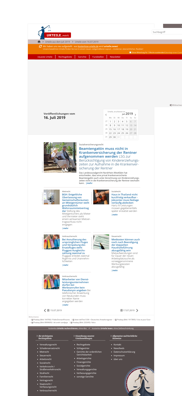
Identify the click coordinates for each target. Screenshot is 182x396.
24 (118, 133)
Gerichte (82, 56)
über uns (118, 359)
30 (114, 137)
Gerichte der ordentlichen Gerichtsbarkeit (89, 353)
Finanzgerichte (84, 362)
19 (127, 129)
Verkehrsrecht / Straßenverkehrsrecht (50, 368)
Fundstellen (98, 56)
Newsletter (115, 56)
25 (122, 133)
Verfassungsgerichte (86, 373)
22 (110, 133)
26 (127, 133)
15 (110, 129)
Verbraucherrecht (48, 390)
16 (114, 129)
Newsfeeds (119, 348)
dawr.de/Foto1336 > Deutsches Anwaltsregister (93, 319)
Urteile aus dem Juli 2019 (57, 41)
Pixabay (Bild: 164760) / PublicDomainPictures (52, 319)
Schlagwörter (83, 348)
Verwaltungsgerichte (87, 369)
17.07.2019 (129, 310)
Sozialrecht (45, 362)
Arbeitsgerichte (84, 358)
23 (114, 133)
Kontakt (117, 344)
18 (122, 129)
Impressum (119, 355)
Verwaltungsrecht (48, 344)
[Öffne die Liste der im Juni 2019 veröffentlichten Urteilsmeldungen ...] (105, 115)
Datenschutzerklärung (124, 351)
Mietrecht (44, 351)
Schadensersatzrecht (50, 348)
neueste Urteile (45, 56)
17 (118, 129)
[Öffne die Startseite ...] (64, 32)
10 (118, 125)
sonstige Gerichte (85, 376)
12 (127, 125)
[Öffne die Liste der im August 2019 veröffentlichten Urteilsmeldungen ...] (135, 115)
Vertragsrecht (46, 380)
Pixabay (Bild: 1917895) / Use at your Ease (133, 319)
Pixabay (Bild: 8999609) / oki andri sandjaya (51, 322)
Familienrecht (46, 376)
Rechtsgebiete (65, 56)
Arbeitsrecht (45, 359)
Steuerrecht (45, 355)
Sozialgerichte (83, 365)
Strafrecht (44, 373)
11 (122, 125)
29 (110, 137)
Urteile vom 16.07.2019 (86, 41)
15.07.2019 (56, 310)
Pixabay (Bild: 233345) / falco (84, 322)
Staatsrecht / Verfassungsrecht (48, 385)
